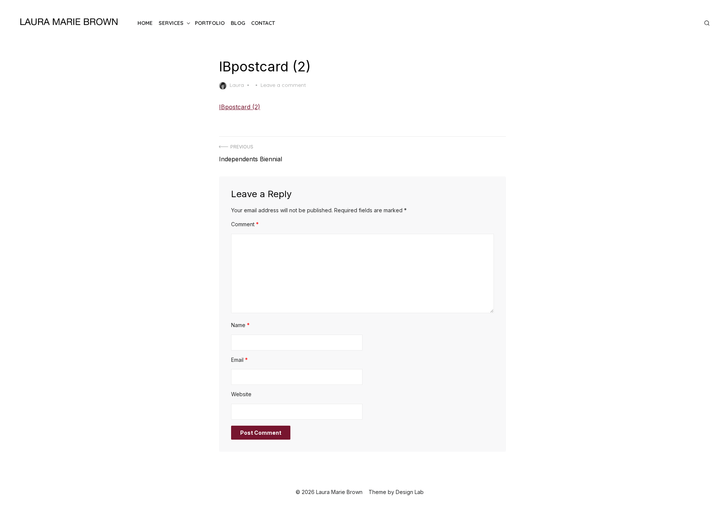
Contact (263, 23)
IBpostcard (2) (239, 107)
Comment (245, 224)
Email (239, 360)
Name (240, 325)
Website (241, 394)
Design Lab (410, 492)
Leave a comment (283, 85)
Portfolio (210, 23)
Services (171, 23)
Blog (238, 23)
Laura (237, 85)
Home (145, 23)
